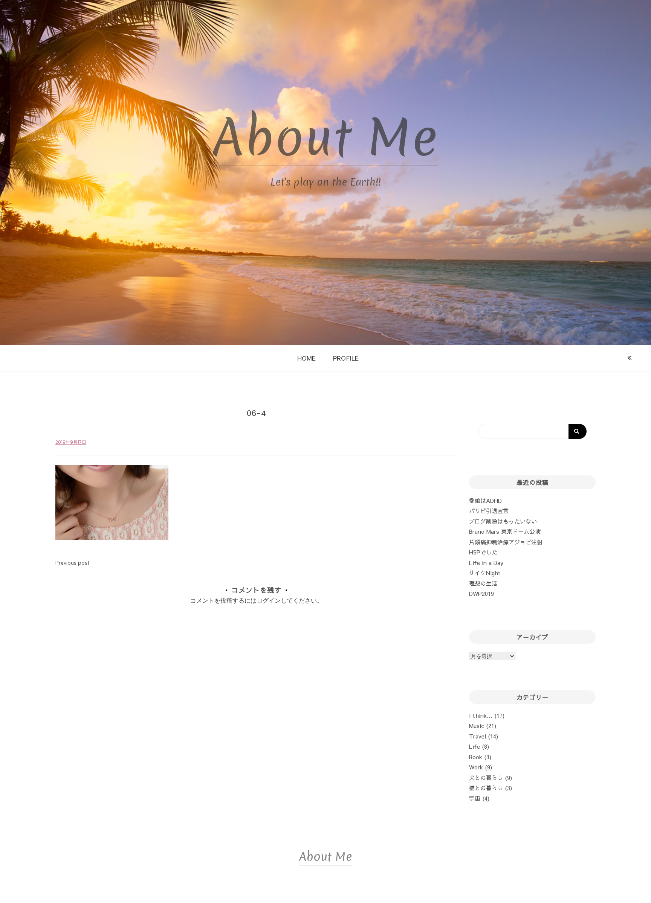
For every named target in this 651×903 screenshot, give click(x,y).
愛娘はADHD (485, 500)
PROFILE (346, 358)
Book (475, 757)
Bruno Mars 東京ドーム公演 (505, 531)
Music (476, 725)
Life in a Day (486, 562)
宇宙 (474, 798)
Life (474, 746)
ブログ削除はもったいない (503, 521)
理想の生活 (483, 583)
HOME (306, 358)
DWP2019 (481, 593)
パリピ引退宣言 (489, 511)
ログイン (269, 600)
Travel (477, 736)
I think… (480, 715)
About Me (325, 137)
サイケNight (485, 573)
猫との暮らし (486, 788)
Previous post (72, 562)
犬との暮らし (486, 777)
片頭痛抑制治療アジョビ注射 (505, 542)
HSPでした (483, 552)
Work (476, 767)
